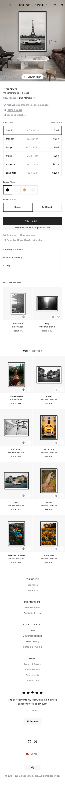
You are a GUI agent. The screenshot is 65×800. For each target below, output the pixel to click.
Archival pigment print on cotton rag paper (28, 104)
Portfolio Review (32, 613)
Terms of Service (32, 664)
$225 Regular (9, 98)
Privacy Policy (32, 670)
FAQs (32, 630)
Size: (5, 122)
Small (10, 122)
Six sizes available (16, 114)
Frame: (6, 182)
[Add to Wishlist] (60, 76)
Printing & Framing (32, 647)
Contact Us (32, 591)
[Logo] (32, 5)
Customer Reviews (32, 636)
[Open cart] (61, 5)
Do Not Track (32, 681)
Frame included (14, 109)
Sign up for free (42, 227)
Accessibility (32, 675)
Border (13, 199)
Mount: (6, 199)
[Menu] (3, 5)
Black (12, 182)
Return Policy (32, 641)
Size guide (56, 123)
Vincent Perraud (11, 92)
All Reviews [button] (32, 721)
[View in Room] (23, 316)
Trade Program (32, 608)
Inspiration (32, 585)
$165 (25, 98)
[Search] (10, 5)
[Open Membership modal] (55, 5)
